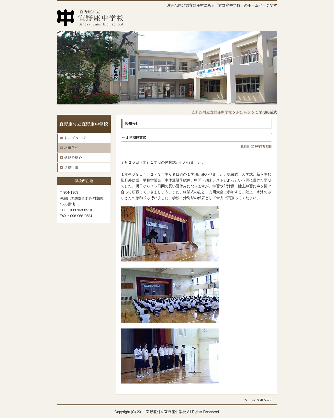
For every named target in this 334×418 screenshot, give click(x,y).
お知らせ (243, 111)
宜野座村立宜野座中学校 (212, 111)
